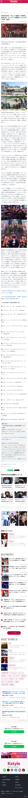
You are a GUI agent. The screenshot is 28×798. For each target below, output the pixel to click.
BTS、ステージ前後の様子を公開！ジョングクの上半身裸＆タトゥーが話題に (17, 559)
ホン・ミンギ (4, 678)
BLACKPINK (24, 675)
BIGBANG (4, 675)
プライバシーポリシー (10, 793)
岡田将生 (12, 684)
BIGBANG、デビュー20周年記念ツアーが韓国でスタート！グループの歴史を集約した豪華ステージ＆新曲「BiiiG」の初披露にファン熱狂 (18, 583)
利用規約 (21, 791)
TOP (2, 12)
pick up (4, 776)
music (3, 782)
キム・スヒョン (16, 675)
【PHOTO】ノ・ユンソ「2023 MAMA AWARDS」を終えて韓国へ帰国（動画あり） (7, 500)
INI (16, 678)
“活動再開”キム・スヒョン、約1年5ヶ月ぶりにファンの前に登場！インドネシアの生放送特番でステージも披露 (14, 600)
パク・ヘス (21, 672)
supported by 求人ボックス (22, 720)
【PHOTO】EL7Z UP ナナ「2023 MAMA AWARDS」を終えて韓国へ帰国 (7, 486)
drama (4, 785)
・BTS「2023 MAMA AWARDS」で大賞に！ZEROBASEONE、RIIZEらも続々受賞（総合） (13, 297)
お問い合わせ (15, 791)
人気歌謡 (16, 681)
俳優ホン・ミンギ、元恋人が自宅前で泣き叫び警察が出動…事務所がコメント (14, 607)
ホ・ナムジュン (13, 672)
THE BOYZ (11, 678)
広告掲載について (9, 791)
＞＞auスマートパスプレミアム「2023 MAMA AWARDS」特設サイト (14, 438)
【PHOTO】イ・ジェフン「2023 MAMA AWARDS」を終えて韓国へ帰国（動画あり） (21, 500)
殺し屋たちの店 (5, 684)
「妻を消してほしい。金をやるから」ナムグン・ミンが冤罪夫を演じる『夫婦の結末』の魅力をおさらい (14, 613)
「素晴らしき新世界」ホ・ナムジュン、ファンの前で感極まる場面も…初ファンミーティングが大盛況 (14, 620)
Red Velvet (21, 678)
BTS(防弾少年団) (5, 672)
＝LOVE (9, 675)
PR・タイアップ (18, 787)
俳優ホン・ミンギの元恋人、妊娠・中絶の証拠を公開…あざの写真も (14, 627)
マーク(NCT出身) (9, 681)
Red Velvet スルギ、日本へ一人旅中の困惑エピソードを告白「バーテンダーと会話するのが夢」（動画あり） (18, 591)
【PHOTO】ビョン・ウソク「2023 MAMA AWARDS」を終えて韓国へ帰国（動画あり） (21, 486)
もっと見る (14, 633)
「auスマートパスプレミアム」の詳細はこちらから (14, 460)
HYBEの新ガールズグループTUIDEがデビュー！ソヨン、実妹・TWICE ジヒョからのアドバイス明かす (18, 567)
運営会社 (2, 791)
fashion (17, 779)
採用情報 (2, 793)
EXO (3, 681)
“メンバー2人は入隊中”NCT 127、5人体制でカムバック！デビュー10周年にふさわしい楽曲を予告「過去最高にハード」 (18, 575)
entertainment (6, 779)
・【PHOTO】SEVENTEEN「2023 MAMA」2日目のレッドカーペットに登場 (14, 292)
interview (18, 785)
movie (16, 776)
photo (17, 782)
